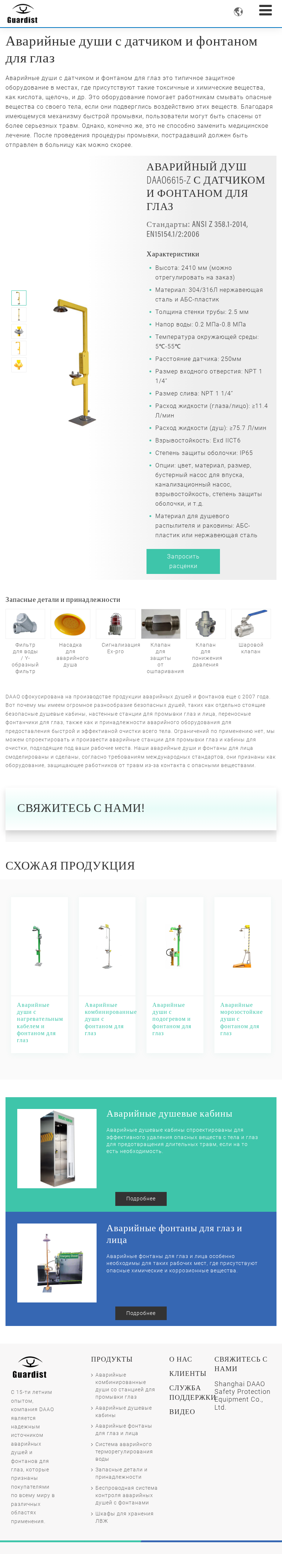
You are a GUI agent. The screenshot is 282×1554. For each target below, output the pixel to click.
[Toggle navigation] (265, 10)
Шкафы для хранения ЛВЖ (124, 1517)
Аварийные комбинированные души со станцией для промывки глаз (125, 1386)
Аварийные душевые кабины (123, 1412)
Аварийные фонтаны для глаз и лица (123, 1429)
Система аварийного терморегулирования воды (124, 1451)
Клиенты (188, 1374)
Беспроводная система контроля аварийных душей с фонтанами (126, 1495)
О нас (180, 1359)
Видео (182, 1412)
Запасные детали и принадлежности (121, 1473)
